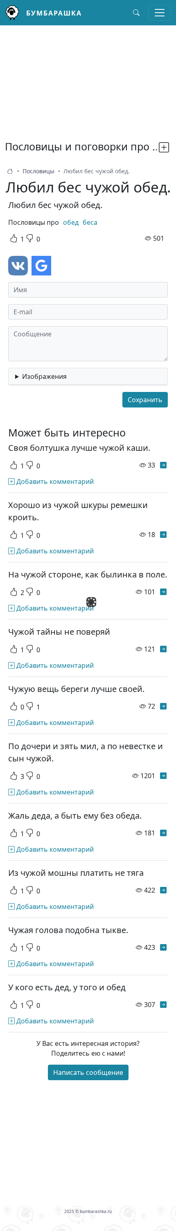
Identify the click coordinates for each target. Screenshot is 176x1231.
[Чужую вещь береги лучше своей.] (163, 706)
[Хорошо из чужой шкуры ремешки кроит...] (163, 534)
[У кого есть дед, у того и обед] (163, 1004)
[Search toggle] (136, 12)
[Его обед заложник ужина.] (163, 1188)
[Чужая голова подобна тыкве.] (163, 947)
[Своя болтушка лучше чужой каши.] (163, 465)
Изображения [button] (44, 376)
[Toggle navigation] (159, 12)
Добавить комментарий (54, 481)
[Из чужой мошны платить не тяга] (163, 890)
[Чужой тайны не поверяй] (163, 649)
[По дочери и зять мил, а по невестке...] (163, 775)
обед (71, 222)
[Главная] (15, 12)
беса (90, 222)
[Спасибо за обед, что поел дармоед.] (163, 1061)
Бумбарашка (54, 13)
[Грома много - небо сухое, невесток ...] (163, 1131)
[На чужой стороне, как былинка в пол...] (163, 591)
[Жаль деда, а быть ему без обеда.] (163, 832)
